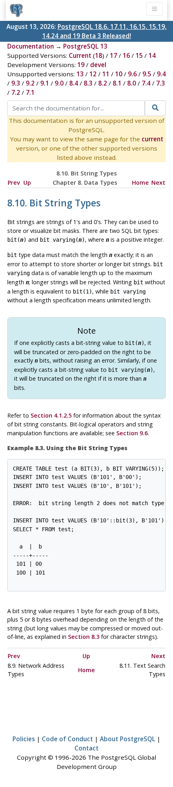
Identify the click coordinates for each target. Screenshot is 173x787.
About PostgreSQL (127, 739)
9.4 (161, 74)
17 (113, 55)
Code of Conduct (67, 739)
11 (105, 74)
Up (27, 182)
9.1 (44, 83)
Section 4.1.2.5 (51, 415)
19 (80, 65)
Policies (23, 739)
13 (80, 74)
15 (139, 55)
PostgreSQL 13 (85, 46)
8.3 (88, 83)
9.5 (146, 74)
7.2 (15, 92)
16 (126, 55)
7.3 (160, 83)
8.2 (102, 83)
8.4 (73, 83)
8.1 (117, 83)
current (152, 139)
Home (140, 182)
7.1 (30, 92)
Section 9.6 (132, 433)
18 (98, 55)
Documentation (30, 46)
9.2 (30, 83)
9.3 (15, 83)
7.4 (146, 83)
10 (118, 74)
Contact (86, 748)
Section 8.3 (83, 636)
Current (80, 55)
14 (152, 55)
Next (158, 182)
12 (93, 74)
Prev (14, 182)
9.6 (132, 74)
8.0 (131, 83)
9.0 (59, 83)
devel (98, 65)
